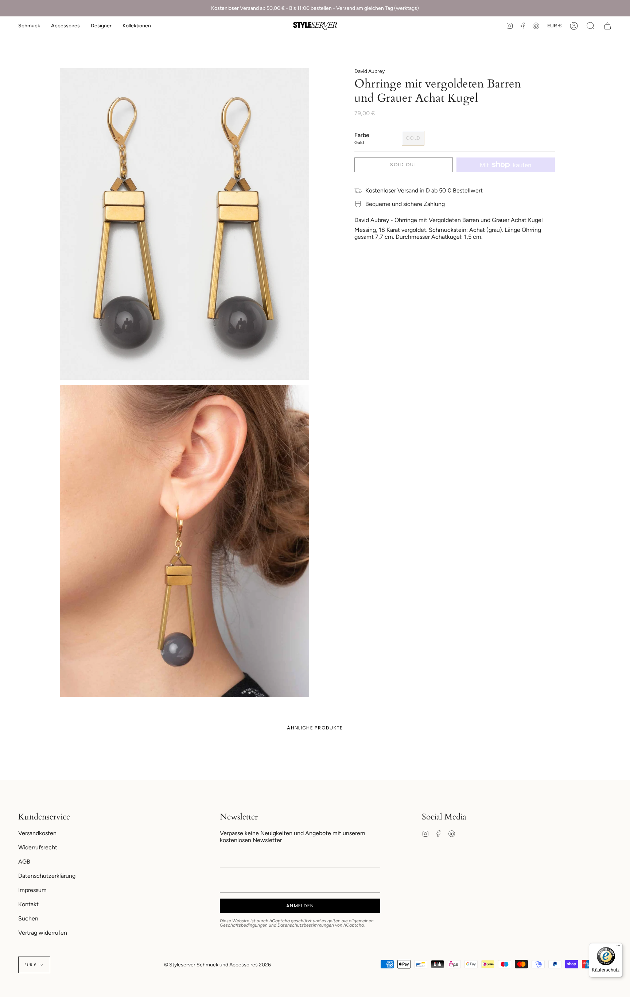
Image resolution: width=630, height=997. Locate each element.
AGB (24, 861)
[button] (29, 25)
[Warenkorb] (607, 25)
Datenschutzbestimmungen (305, 925)
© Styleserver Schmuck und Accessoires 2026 (217, 965)
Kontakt (28, 904)
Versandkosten (37, 833)
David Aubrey (369, 71)
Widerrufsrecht (37, 847)
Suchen (28, 918)
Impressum (32, 890)
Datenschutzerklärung (46, 875)
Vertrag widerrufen (42, 932)
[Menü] (618, 947)
